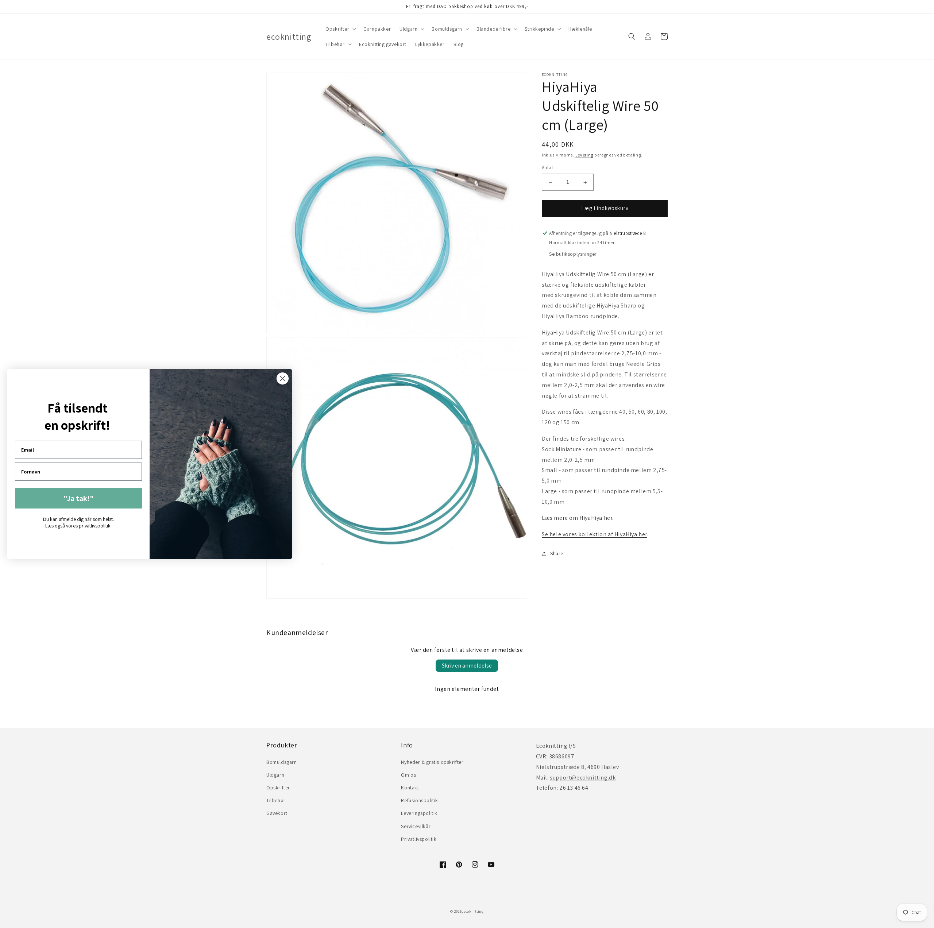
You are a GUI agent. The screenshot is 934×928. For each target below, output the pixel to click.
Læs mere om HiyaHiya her (577, 518)
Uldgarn (275, 775)
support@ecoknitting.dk (582, 777)
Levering (584, 155)
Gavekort (276, 813)
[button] (340, 28)
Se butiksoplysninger (573, 254)
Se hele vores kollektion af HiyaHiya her (594, 534)
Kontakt (410, 787)
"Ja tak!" (78, 498)
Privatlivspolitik (418, 839)
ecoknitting (474, 911)
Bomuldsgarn (281, 762)
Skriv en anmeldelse (467, 665)
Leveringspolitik (419, 813)
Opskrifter (278, 787)
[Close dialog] (282, 378)
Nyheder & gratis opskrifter (432, 762)
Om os (408, 775)
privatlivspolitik (95, 525)
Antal (547, 168)
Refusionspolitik (419, 800)
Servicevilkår (416, 826)
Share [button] (556, 553)
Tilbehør (276, 800)
